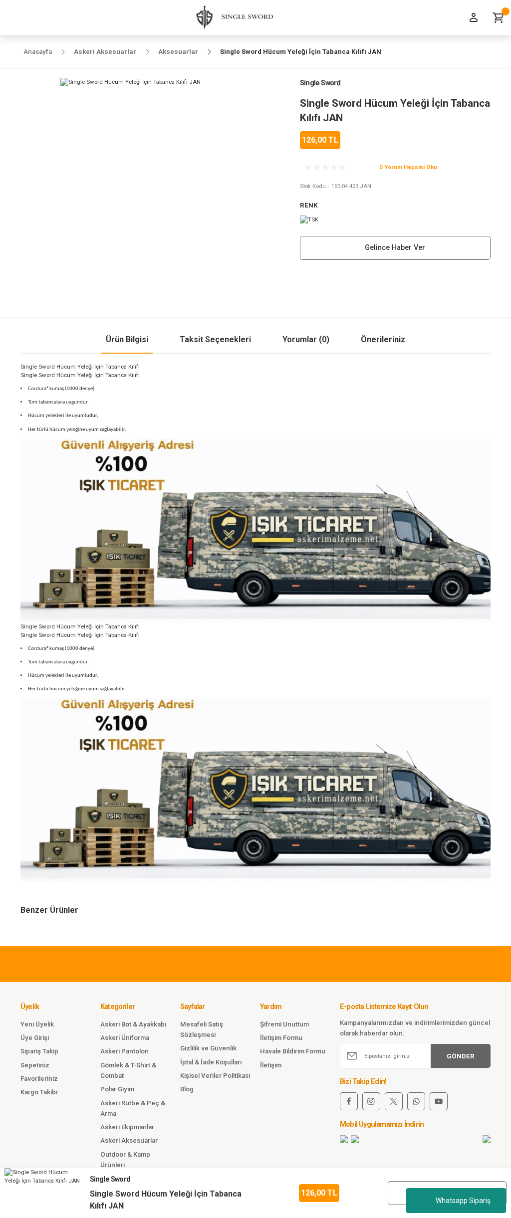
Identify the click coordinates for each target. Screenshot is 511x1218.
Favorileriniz (39, 1078)
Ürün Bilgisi (127, 339)
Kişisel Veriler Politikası (215, 1075)
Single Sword (320, 83)
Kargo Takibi (38, 1092)
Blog (187, 1089)
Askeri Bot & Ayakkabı (133, 1024)
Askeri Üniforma (124, 1037)
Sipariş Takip (39, 1051)
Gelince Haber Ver (395, 247)
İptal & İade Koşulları (211, 1062)
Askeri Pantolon (124, 1051)
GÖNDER (461, 1056)
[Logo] (230, 17)
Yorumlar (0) (305, 339)
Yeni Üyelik (37, 1024)
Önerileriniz (383, 339)
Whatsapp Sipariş (463, 1201)
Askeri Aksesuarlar (129, 1140)
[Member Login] (474, 17)
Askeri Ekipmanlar (127, 1127)
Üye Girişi (34, 1037)
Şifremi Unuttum (284, 1024)
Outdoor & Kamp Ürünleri (125, 1160)
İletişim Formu (281, 1037)
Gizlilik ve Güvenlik (208, 1048)
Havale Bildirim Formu (292, 1051)
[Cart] (499, 17)
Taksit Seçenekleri (215, 339)
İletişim (270, 1065)
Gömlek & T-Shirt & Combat (128, 1070)
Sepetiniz (34, 1065)
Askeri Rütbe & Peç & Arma (132, 1108)
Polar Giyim (117, 1089)
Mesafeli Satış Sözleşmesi (201, 1029)
